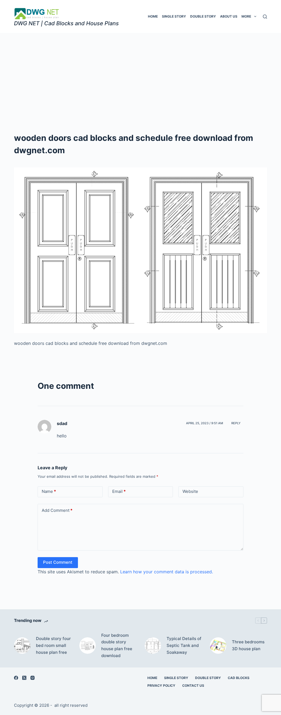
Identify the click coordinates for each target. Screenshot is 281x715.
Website (190, 491)
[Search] (265, 17)
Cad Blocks (238, 678)
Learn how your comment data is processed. (166, 571)
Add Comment (57, 510)
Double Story (203, 16)
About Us (228, 16)
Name (49, 491)
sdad (62, 423)
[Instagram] (32, 678)
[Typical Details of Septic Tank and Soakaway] (153, 645)
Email (119, 491)
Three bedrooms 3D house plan (248, 645)
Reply (236, 423)
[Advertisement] (140, 74)
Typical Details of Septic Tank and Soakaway (184, 645)
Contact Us (193, 685)
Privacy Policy (161, 685)
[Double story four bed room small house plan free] (22, 645)
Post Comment (57, 562)
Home (153, 16)
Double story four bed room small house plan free (53, 645)
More (246, 16)
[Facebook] (16, 678)
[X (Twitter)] (24, 678)
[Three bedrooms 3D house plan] (218, 645)
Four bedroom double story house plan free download (116, 645)
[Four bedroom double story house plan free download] (87, 645)
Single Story (174, 16)
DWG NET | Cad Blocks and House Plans (66, 23)
